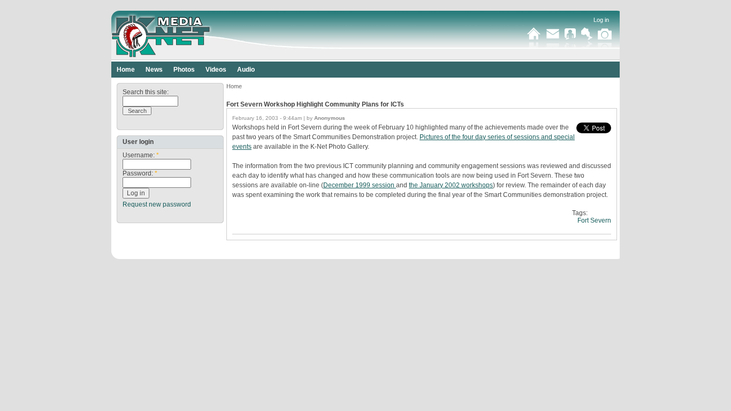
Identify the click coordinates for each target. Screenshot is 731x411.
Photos (184, 69)
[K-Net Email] (552, 39)
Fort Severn (594, 220)
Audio (246, 69)
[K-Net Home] (534, 39)
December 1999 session (359, 185)
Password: (140, 173)
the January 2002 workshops (451, 185)
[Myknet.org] (570, 39)
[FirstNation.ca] (586, 39)
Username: (141, 155)
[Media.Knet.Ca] (191, 35)
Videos (215, 69)
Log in (601, 20)
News (154, 69)
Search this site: (146, 92)
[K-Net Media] (605, 39)
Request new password (157, 204)
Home (126, 69)
